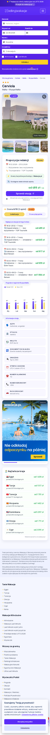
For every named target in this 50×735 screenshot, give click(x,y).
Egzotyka (8, 637)
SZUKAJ (25, 62)
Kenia (6, 609)
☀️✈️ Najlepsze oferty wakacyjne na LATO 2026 (25, 2)
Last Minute (22, 57)
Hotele (17, 78)
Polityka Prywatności (12, 695)
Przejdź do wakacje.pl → (25, 4)
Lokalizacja (14, 214)
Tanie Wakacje (10, 658)
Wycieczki (8, 640)
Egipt (6, 589)
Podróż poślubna (11, 655)
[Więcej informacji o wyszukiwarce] (37, 69)
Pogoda (7, 682)
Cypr (6, 606)
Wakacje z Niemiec (11, 692)
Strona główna (7, 78)
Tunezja (7, 596)
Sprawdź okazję (23, 193)
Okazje (7, 685)
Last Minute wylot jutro (13, 627)
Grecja (6, 599)
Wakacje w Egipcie (11, 699)
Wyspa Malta (33, 78)
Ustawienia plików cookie (32, 715)
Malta (24, 78)
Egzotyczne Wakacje (12, 668)
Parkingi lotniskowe (12, 661)
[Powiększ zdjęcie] (44, 97)
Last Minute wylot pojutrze (15, 630)
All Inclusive (9, 57)
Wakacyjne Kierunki (11, 664)
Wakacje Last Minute (12, 624)
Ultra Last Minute (11, 671)
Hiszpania (8, 602)
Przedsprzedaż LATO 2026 (15, 633)
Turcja (6, 593)
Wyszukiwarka (9, 651)
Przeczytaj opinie (35, 214)
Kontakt (7, 689)
